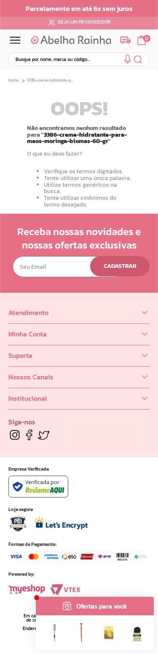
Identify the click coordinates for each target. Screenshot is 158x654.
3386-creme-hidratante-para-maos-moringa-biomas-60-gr (51, 80)
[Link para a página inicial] (14, 80)
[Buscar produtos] (138, 59)
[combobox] (79, 59)
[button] (127, 61)
